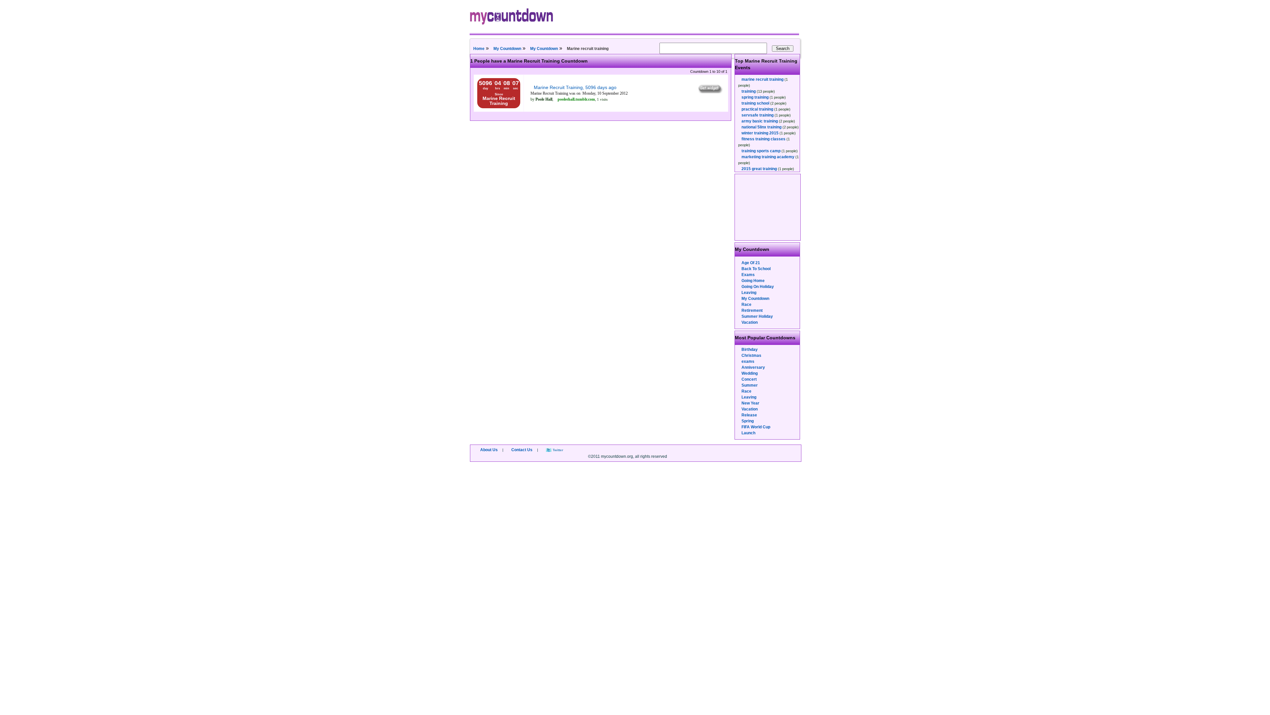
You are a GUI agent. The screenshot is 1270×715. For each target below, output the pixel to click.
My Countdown (507, 48)
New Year (750, 403)
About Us (489, 450)
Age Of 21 (750, 263)
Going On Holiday (757, 286)
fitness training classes (763, 139)
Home (479, 48)
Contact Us (521, 450)
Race (746, 304)
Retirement (752, 310)
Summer (749, 385)
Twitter (558, 450)
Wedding (749, 373)
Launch (748, 433)
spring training (755, 97)
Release (749, 415)
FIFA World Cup (755, 427)
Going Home (753, 280)
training (748, 91)
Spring (747, 421)
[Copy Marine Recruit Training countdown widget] (710, 91)
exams (747, 361)
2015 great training (759, 169)
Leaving (748, 292)
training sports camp (761, 151)
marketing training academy (767, 157)
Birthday (749, 349)
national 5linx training (761, 127)
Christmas (751, 355)
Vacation (749, 322)
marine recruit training (762, 79)
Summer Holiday (757, 316)
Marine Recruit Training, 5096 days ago (575, 87)
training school (755, 103)
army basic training (759, 121)
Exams (748, 274)
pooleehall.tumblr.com (576, 99)
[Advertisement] (768, 207)
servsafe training (757, 115)
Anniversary (753, 367)
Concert (749, 379)
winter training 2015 (760, 133)
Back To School (756, 268)
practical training (757, 109)
